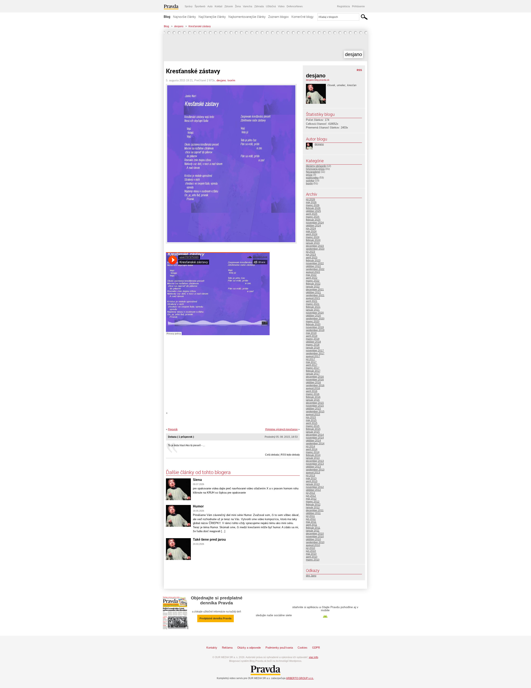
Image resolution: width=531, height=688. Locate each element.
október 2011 (313, 513)
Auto (210, 6)
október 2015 (313, 408)
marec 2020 (312, 321)
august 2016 (313, 388)
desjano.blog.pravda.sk (317, 80)
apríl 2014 (311, 449)
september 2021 (315, 295)
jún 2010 (311, 551)
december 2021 (315, 289)
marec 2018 (312, 344)
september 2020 (315, 318)
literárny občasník (316, 166)
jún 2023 (311, 254)
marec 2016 (312, 394)
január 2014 (313, 458)
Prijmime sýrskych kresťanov (281, 429)
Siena (197, 479)
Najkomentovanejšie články (247, 17)
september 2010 (315, 542)
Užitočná (271, 6)
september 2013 (315, 469)
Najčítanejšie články (212, 17)
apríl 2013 (311, 481)
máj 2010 (311, 553)
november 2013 (315, 463)
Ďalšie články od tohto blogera (198, 472)
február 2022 (313, 283)
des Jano (311, 575)
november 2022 (315, 263)
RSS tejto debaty (290, 454)
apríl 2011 (311, 524)
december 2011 (315, 510)
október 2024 (313, 225)
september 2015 (315, 411)
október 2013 (313, 466)
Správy (188, 6)
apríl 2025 (311, 214)
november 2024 (315, 222)
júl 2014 (310, 446)
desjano (178, 26)
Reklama (227, 647)
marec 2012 (312, 501)
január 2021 (313, 309)
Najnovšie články (184, 17)
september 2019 (315, 330)
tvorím (231, 80)
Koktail (218, 6)
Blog (167, 16)
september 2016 (315, 385)
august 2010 (313, 545)
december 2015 (315, 402)
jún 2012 (311, 495)
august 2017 (313, 356)
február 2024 (313, 240)
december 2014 (315, 434)
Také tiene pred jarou (209, 539)
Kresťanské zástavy (200, 26)
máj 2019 (311, 333)
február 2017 (313, 370)
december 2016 (315, 376)
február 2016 (313, 397)
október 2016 (313, 382)
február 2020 (313, 324)
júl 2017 (310, 359)
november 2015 (315, 405)
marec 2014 (312, 452)
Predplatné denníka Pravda (215, 618)
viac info (313, 657)
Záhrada (259, 6)
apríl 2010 (311, 556)
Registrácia (343, 6)
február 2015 (313, 429)
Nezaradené (313, 171)
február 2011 (313, 527)
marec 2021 (312, 304)
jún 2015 (311, 417)
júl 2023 (310, 251)
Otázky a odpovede (249, 647)
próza (309, 174)
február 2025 (313, 219)
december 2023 (315, 245)
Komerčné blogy (302, 17)
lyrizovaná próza (315, 168)
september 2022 (315, 269)
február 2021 (313, 307)
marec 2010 (312, 559)
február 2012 (313, 504)
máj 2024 (311, 231)
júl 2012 (310, 492)
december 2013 (315, 460)
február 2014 (313, 455)
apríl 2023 (311, 257)
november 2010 (315, 536)
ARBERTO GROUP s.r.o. (300, 678)
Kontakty (211, 647)
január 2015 (313, 431)
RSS (359, 70)
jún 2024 (311, 228)
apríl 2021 (311, 301)
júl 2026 (310, 199)
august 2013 (313, 472)
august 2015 (313, 414)
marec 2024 (312, 237)
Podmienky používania (279, 647)
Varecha (247, 6)
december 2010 (315, 533)
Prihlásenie (358, 6)
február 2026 (313, 208)
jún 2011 (311, 519)
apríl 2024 (311, 234)
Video (281, 6)
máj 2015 (311, 420)
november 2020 (315, 312)
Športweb (200, 6)
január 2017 (313, 373)
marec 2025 (312, 216)
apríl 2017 (311, 365)
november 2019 (315, 327)
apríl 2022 (311, 277)
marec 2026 (312, 205)
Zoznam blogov (278, 17)
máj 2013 (311, 478)
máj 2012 (311, 498)
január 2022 (313, 286)
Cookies (302, 647)
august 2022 (313, 272)
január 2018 (313, 347)
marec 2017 (312, 368)
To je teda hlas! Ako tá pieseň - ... (186, 445)
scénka (310, 180)
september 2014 (315, 443)
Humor (198, 506)
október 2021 (313, 292)
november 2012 (315, 487)
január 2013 (313, 484)
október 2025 (313, 211)
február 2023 (313, 260)
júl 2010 (310, 548)
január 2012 (313, 507)
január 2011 (312, 530)
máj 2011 (311, 522)
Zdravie (228, 6)
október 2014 (313, 440)
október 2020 (313, 315)
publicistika (312, 177)
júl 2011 (310, 516)
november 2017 (315, 350)
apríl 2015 (311, 423)
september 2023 (315, 248)
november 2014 (315, 437)
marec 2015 (312, 426)
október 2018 (313, 341)
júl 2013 (310, 475)
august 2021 (313, 298)
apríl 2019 (311, 336)
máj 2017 (311, 362)
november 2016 (315, 379)
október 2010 (313, 539)
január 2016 (313, 399)
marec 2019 (312, 338)
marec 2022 (312, 280)
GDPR (316, 647)
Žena (238, 6)
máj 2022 (311, 275)
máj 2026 (311, 202)
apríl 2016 (311, 391)
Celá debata (272, 454)
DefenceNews (295, 6)
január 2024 (313, 243)
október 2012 (313, 490)
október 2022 (313, 266)
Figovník (173, 429)
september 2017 (315, 353)
